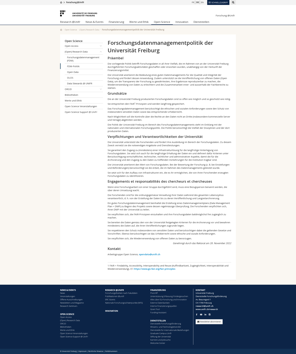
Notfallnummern (111, 351)
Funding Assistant (158, 312)
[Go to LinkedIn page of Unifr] (205, 315)
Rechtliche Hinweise (95, 351)
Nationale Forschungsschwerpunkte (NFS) (124, 302)
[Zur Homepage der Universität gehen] (78, 13)
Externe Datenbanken (160, 302)
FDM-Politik (73, 66)
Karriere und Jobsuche (160, 339)
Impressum (82, 351)
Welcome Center (157, 343)
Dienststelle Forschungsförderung (165, 323)
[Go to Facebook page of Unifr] (197, 314)
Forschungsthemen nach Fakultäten (121, 293)
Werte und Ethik (139, 22)
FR (193, 2)
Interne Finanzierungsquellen (163, 306)
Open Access (71, 45)
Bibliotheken (71, 94)
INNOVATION (111, 311)
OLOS (70, 77)
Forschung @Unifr (75, 2)
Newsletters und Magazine (72, 302)
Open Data (72, 71)
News (62, 293)
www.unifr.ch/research (207, 309)
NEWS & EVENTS (68, 290)
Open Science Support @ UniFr (81, 111)
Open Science (162, 22)
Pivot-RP (154, 293)
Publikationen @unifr (114, 296)
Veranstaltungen (67, 296)
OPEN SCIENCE (67, 314)
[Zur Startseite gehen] (61, 2)
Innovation (181, 22)
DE (197, 2)
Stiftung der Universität (160, 336)
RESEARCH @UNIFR (114, 290)
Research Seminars (68, 306)
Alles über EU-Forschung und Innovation (168, 299)
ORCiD (68, 89)
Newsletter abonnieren (210, 321)
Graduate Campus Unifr (161, 333)
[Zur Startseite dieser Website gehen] (61, 29)
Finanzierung (116, 22)
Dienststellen (201, 22)
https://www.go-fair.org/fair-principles (154, 268)
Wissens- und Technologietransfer (165, 326)
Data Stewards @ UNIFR (79, 83)
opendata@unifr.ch (149, 254)
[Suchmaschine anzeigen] (233, 2)
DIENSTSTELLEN (158, 320)
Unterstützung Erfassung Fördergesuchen (169, 296)
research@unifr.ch (204, 306)
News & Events (94, 22)
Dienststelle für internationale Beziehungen (169, 330)
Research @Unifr (70, 22)
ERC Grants (110, 299)
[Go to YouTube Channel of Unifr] (201, 315)
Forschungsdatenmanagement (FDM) (83, 59)
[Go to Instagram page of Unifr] (209, 315)
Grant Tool (155, 309)
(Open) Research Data (89, 29)
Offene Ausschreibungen (71, 299)
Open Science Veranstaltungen (81, 106)
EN (202, 2)
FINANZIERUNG (158, 290)
